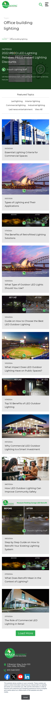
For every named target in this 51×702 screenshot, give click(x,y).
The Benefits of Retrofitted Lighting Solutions (25, 236)
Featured (5, 80)
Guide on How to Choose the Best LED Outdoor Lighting (24, 323)
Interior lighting (32, 101)
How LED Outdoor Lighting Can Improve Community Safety (23, 490)
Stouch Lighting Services (39, 77)
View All (38, 109)
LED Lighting (25, 77)
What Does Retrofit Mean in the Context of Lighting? (23, 580)
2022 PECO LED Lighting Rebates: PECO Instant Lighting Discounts (24, 57)
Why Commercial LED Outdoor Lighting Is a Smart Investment (22, 447)
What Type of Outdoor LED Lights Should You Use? (24, 286)
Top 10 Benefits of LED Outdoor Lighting (23, 405)
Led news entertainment (21, 109)
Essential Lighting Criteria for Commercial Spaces (21, 154)
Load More (25, 633)
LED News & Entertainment (11, 77)
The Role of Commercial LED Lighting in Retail (21, 622)
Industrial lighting (36, 105)
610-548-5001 (13, 670)
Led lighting (17, 101)
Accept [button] (25, 697)
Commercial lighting (16, 105)
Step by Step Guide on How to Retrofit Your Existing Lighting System (22, 546)
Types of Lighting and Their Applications (20, 204)
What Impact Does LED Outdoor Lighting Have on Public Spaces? (23, 369)
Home (4, 39)
